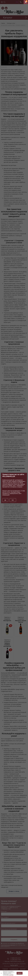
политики (11, 975)
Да (5, 500)
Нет (13, 500)
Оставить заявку (27, 1)
